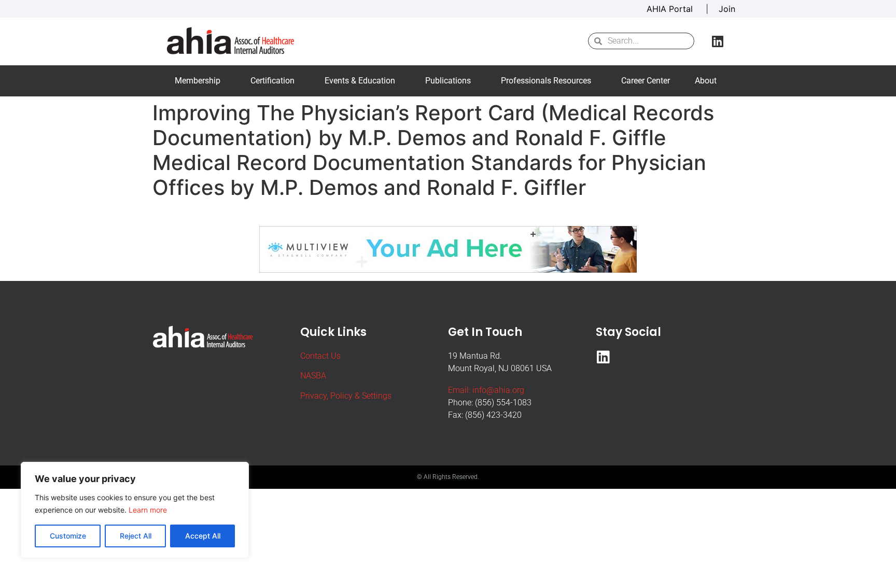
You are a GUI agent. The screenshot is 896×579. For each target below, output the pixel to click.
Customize (68, 535)
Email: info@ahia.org (486, 390)
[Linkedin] (718, 41)
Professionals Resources (546, 81)
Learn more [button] (148, 509)
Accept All (202, 535)
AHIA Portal (671, 9)
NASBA (313, 375)
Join (727, 9)
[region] (135, 510)
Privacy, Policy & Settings (345, 396)
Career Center (645, 81)
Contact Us (320, 356)
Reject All (135, 535)
